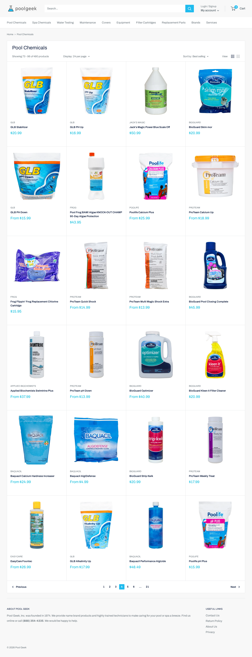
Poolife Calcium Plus (141, 212)
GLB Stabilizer (19, 127)
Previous (21, 587)
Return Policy (214, 620)
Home (10, 34)
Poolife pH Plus (198, 561)
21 (147, 586)
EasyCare (16, 556)
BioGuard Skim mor (200, 127)
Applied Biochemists (23, 386)
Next (233, 587)
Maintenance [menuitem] (88, 22)
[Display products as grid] (232, 56)
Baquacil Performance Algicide (147, 561)
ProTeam (194, 207)
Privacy (210, 632)
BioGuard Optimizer (141, 390)
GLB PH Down (18, 212)
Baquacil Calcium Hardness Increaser (32, 476)
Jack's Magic (137, 122)
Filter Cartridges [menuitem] (146, 22)
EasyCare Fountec (21, 561)
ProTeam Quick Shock (83, 301)
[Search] (189, 8)
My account (208, 10)
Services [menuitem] (211, 22)
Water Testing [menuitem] (65, 22)
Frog (73, 207)
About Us (211, 626)
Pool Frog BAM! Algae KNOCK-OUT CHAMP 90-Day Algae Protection (96, 214)
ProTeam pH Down (81, 390)
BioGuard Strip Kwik (141, 476)
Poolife (134, 207)
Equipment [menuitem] (123, 22)
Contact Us (212, 615)
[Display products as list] (238, 56)
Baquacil (16, 471)
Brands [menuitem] (195, 22)
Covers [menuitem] (106, 22)
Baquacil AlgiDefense (82, 476)
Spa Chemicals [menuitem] (41, 22)
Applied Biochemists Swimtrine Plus (31, 390)
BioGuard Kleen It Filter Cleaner (207, 390)
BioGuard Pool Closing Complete (208, 301)
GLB (12, 122)
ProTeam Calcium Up (201, 212)
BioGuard (195, 122)
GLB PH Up (76, 127)
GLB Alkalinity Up (80, 561)
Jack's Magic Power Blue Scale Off (149, 127)
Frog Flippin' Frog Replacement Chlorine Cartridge (34, 303)
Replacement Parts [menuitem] (173, 22)
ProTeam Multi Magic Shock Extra (149, 301)
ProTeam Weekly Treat (202, 476)
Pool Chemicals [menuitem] (16, 22)
